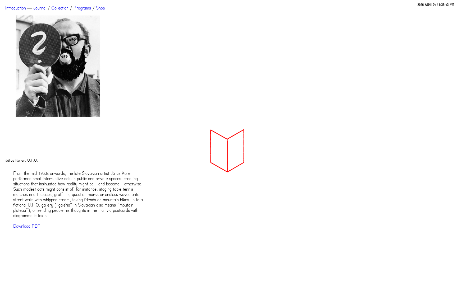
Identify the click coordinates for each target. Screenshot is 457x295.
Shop (100, 8)
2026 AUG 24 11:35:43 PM (435, 4)
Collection (59, 8)
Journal (39, 8)
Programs (82, 8)
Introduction (15, 8)
